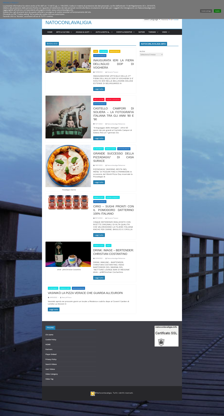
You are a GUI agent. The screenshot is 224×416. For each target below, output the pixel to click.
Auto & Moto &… (103, 32)
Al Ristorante (98, 149)
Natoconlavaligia (69, 22)
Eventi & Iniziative (124, 32)
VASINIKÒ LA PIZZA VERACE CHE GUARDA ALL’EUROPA (85, 293)
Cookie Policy (51, 339)
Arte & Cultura (63, 32)
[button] (71, 32)
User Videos (50, 369)
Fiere (95, 51)
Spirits (108, 245)
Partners (49, 349)
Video (164, 32)
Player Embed (51, 354)
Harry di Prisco (66, 297)
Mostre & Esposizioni (113, 99)
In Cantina (103, 51)
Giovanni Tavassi (112, 72)
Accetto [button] (217, 11)
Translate (175, 19)
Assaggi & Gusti (82, 32)
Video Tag (49, 379)
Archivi (142, 51)
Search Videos (51, 364)
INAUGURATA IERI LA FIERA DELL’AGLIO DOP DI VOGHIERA (113, 64)
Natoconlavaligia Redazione (116, 124)
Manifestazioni (114, 51)
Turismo (152, 32)
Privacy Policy (51, 359)
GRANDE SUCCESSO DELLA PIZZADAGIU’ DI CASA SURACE (113, 157)
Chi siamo (49, 335)
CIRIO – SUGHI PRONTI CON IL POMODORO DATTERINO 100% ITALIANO (113, 210)
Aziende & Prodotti (113, 197)
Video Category (52, 374)
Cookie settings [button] (206, 11)
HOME (48, 344)
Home (49, 32)
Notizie (141, 32)
